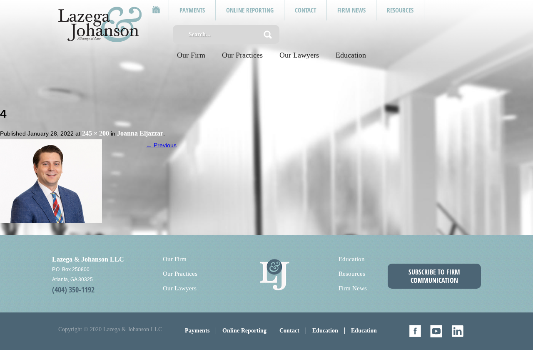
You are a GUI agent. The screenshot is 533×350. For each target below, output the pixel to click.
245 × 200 (95, 133)
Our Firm (191, 55)
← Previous (161, 145)
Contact (289, 330)
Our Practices (242, 55)
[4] (51, 180)
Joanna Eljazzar (140, 133)
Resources (352, 273)
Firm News (353, 288)
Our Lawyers (299, 55)
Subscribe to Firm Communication (434, 276)
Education (351, 55)
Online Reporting (244, 330)
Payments (197, 330)
